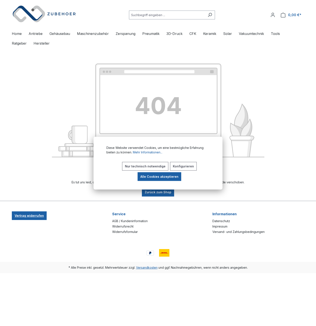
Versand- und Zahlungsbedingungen (238, 232)
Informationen (224, 214)
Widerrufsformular (125, 232)
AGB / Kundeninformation (130, 221)
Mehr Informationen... (147, 152)
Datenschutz (221, 221)
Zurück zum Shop (158, 192)
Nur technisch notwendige (145, 166)
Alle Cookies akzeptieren (159, 176)
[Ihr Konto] (273, 15)
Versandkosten (147, 267)
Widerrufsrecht (122, 226)
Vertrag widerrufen (29, 215)
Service (119, 214)
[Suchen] (210, 15)
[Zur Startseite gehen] (44, 14)
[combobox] (167, 15)
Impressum (219, 226)
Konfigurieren (183, 166)
